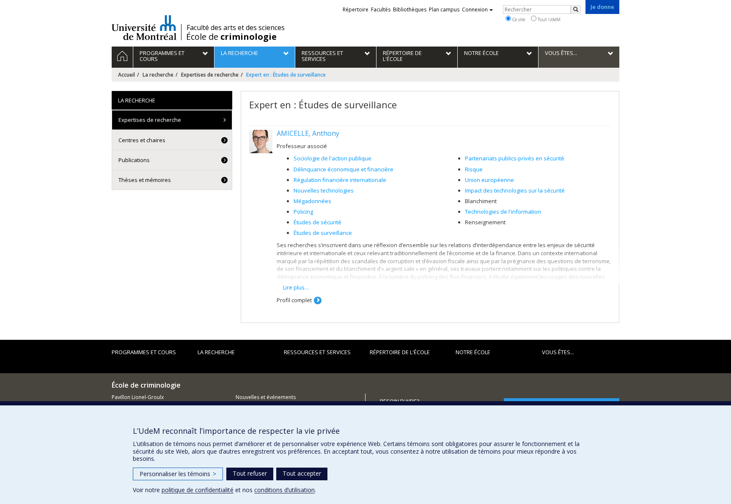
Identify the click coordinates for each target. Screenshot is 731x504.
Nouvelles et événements (266, 397)
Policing (303, 211)
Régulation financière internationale (340, 180)
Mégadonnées (312, 201)
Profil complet (294, 300)
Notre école (473, 352)
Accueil (126, 74)
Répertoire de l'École (400, 352)
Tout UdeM (548, 19)
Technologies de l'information (503, 211)
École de (231, 37)
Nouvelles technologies (324, 190)
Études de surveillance (323, 233)
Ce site (518, 19)
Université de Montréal (144, 27)
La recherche (158, 74)
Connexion (475, 9)
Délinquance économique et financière (343, 169)
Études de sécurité (317, 222)
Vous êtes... (558, 352)
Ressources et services (317, 352)
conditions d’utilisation (284, 490)
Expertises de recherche (210, 74)
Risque (474, 169)
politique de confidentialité (198, 490)
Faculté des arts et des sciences (236, 27)
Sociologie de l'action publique (332, 158)
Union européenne (489, 180)
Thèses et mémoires (144, 180)
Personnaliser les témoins (178, 474)
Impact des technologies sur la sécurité (515, 190)
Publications (134, 160)
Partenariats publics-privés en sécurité (514, 158)
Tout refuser (250, 473)
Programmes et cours (144, 352)
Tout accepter (302, 473)
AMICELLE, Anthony (308, 133)
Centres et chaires (141, 140)
